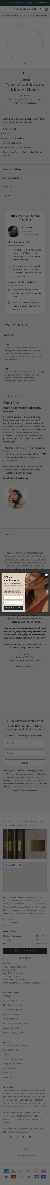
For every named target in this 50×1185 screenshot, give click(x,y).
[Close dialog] (46, 574)
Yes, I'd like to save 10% (13, 608)
